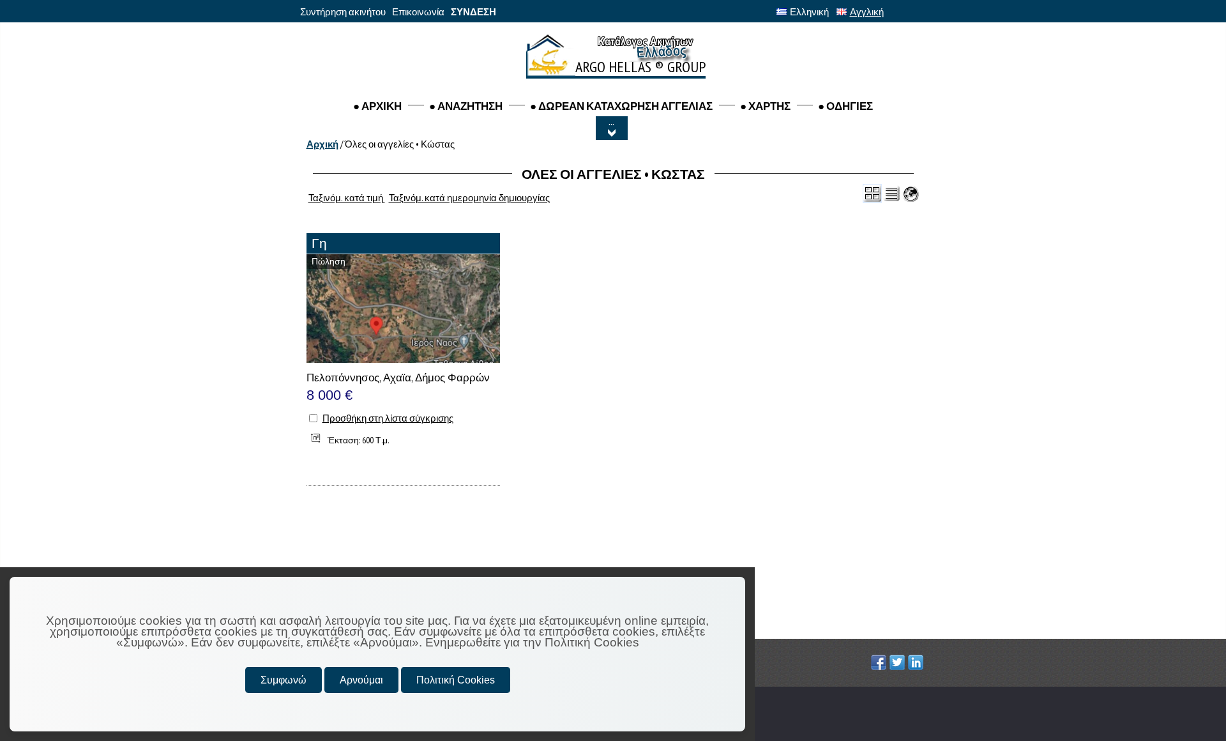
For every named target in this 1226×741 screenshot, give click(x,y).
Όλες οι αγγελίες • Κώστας (400, 144)
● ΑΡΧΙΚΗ (377, 106)
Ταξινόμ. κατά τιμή (346, 198)
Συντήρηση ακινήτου (343, 12)
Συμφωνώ (283, 680)
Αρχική (322, 144)
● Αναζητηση (466, 106)
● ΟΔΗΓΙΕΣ (845, 106)
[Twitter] (898, 662)
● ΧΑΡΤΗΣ (765, 106)
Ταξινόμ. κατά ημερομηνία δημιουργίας (469, 198)
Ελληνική (809, 12)
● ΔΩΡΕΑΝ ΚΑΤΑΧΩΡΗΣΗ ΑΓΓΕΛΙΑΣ (621, 106)
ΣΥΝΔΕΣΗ (473, 12)
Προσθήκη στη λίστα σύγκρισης (387, 418)
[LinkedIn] (917, 662)
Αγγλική (867, 12)
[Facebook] (880, 662)
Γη (319, 243)
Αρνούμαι (361, 680)
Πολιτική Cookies (455, 680)
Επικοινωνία (418, 12)
